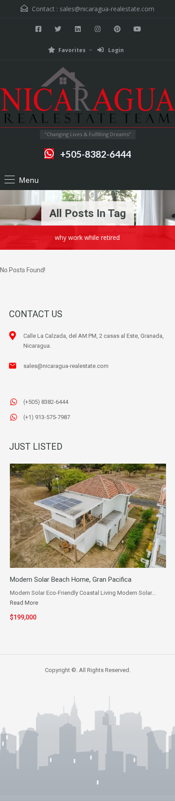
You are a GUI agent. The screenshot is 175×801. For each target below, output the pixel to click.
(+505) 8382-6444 (45, 401)
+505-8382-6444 (95, 153)
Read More (24, 602)
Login (115, 50)
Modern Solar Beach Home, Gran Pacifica (70, 579)
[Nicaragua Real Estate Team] (87, 98)
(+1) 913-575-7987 (46, 417)
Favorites (72, 50)
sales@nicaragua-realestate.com (107, 8)
